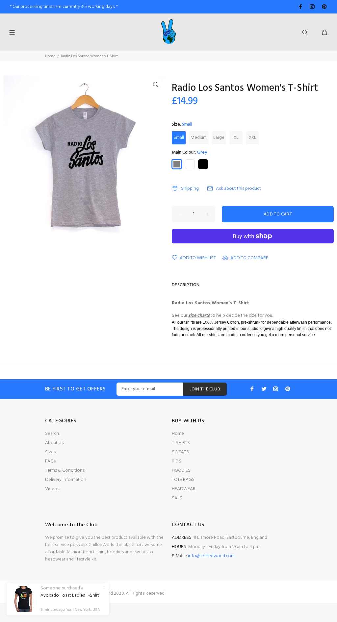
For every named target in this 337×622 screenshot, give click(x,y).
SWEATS (180, 452)
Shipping (190, 188)
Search (52, 433)
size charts (199, 315)
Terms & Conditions (65, 470)
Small (178, 137)
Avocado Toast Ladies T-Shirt (69, 595)
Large (218, 137)
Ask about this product (238, 188)
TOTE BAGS (183, 480)
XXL (252, 137)
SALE (177, 498)
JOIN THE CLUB (205, 389)
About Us (54, 443)
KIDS (176, 461)
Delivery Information (65, 480)
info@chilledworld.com (211, 556)
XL (236, 137)
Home (50, 56)
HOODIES (181, 470)
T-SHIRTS (181, 443)
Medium (199, 137)
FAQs (50, 461)
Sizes (50, 452)
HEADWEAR (183, 489)
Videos (52, 489)
